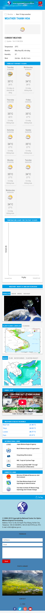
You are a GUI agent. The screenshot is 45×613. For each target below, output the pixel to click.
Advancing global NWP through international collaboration (27, 466)
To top (40, 497)
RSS (23, 604)
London (5, 432)
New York (6, 425)
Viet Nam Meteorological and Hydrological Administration (26, 482)
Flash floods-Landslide (12, 326)
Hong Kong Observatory (24, 455)
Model (19, 294)
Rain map (27, 294)
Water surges (19, 358)
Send (6, 561)
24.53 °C (32, 428)
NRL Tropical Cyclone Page (25, 460)
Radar (14, 294)
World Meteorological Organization (28, 448)
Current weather (13, 38)
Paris (4, 435)
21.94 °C (32, 425)
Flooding (26, 326)
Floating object (32, 358)
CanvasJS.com (36, 278)
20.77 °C (32, 432)
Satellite (6, 294)
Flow (11, 358)
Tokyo (5, 428)
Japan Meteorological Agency (26, 444)
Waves (5, 358)
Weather (10, 14)
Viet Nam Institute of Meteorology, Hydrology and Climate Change (28, 489)
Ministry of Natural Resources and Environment (28, 476)
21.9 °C (32, 435)
